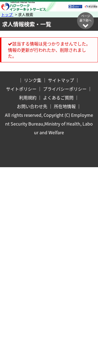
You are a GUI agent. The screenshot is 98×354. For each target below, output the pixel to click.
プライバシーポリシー (65, 89)
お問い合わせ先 (32, 106)
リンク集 (32, 80)
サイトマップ (61, 80)
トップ (7, 14)
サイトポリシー (21, 89)
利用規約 (27, 97)
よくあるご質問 (58, 97)
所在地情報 (65, 106)
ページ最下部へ (85, 18)
